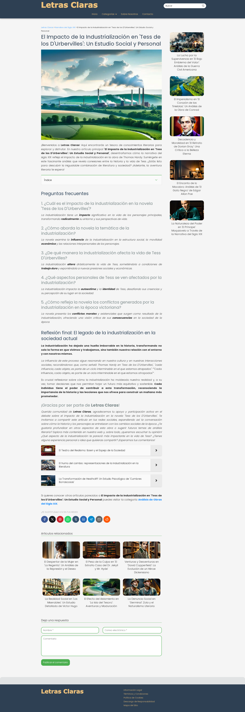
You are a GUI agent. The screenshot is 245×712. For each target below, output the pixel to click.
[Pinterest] (60, 519)
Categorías (108, 14)
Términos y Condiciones (136, 693)
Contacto (147, 14)
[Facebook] (44, 519)
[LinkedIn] (83, 519)
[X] (52, 519)
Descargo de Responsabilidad (139, 701)
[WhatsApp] (68, 519)
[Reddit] (107, 519)
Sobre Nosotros (129, 14)
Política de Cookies (133, 697)
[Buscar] (203, 5)
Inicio (95, 14)
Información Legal (133, 690)
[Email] (99, 519)
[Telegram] (91, 519)
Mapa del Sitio (131, 705)
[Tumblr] (75, 519)
